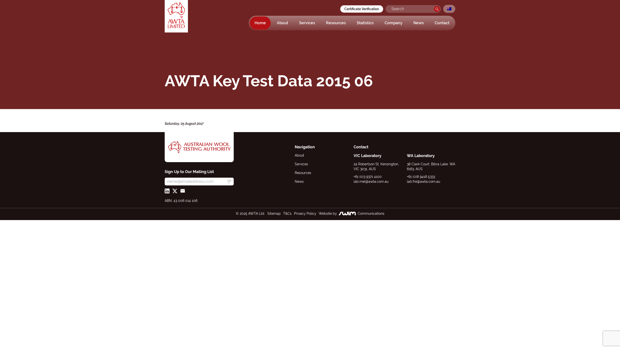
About (282, 23)
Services (307, 23)
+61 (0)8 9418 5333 (421, 177)
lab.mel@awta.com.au (371, 181)
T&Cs (287, 213)
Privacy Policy (305, 213)
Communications (371, 213)
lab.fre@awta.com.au (423, 181)
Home (260, 23)
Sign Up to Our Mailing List (189, 171)
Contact (442, 23)
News (418, 23)
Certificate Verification (361, 9)
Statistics (365, 23)
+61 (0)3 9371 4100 (368, 177)
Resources (336, 23)
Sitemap (274, 213)
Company (394, 23)
